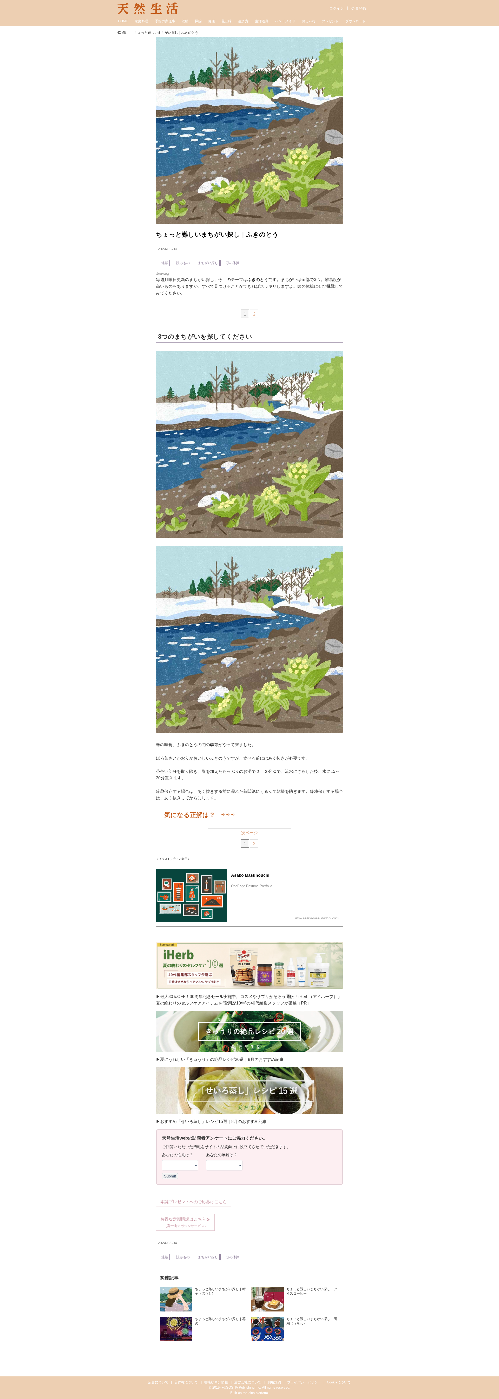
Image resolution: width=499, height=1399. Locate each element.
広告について (158, 1382)
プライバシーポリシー (304, 1382)
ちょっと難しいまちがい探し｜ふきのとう (217, 234)
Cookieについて (339, 1382)
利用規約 (274, 1382)
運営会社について (247, 1382)
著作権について (186, 1382)
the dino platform (255, 1393)
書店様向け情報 (216, 1382)
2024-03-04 (167, 249)
